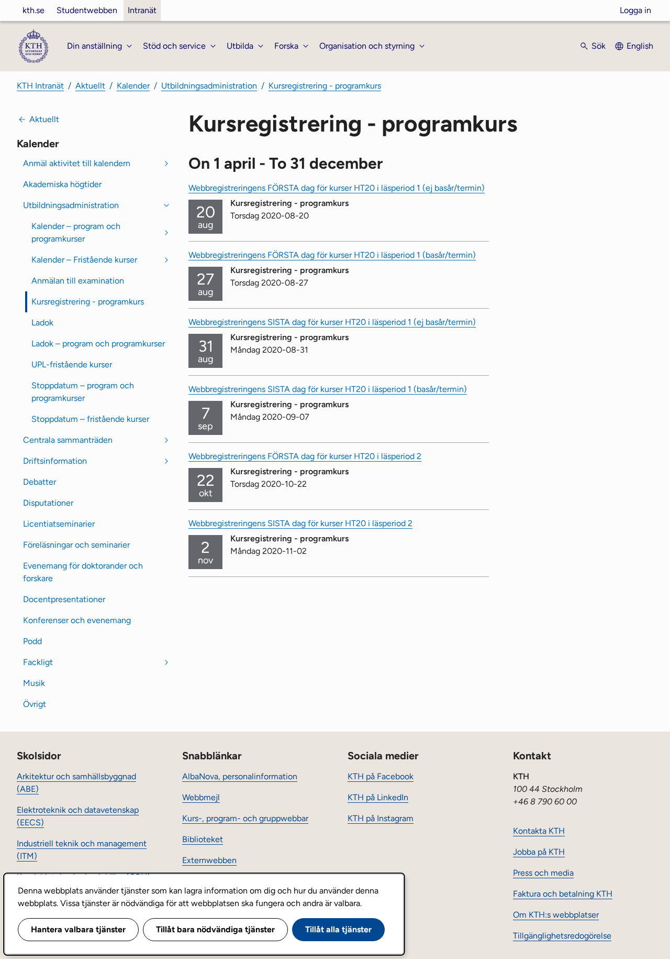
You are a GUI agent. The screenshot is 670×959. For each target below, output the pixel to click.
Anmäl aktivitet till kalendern (76, 163)
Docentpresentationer (64, 599)
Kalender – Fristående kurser (84, 260)
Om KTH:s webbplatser (556, 915)
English (640, 46)
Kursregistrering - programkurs (325, 86)
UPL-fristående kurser (71, 364)
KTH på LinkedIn (378, 797)
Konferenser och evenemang (77, 620)
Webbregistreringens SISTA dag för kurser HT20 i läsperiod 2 (300, 523)
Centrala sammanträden (68, 440)
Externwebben (209, 860)
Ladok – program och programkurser (98, 343)
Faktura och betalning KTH (562, 894)
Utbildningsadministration (209, 86)
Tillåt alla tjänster (338, 929)
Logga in (635, 10)
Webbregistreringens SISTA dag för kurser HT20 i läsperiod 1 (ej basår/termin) (332, 322)
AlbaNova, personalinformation (239, 776)
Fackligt (38, 662)
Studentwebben (87, 10)
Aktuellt (90, 86)
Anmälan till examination (77, 281)
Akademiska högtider (62, 184)
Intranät (142, 10)
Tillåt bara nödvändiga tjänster (215, 929)
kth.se (33, 10)
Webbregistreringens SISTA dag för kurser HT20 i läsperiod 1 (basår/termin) (327, 389)
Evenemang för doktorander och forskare (83, 572)
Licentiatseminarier (59, 524)
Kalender (133, 86)
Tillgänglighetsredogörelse (562, 936)
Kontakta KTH (539, 831)
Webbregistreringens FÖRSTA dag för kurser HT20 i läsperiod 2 (304, 456)
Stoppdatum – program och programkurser (82, 391)
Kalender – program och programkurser (75, 232)
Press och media (543, 873)
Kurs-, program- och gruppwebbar (245, 818)
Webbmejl (201, 797)
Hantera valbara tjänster (78, 929)
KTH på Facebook (381, 776)
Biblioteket (202, 839)
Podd (32, 641)
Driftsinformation (55, 461)
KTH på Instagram (381, 818)
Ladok (42, 323)
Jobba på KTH (539, 852)
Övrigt (34, 704)
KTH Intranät (40, 86)
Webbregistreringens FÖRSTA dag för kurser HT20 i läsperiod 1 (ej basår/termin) (336, 188)
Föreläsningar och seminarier (76, 545)
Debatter (39, 482)
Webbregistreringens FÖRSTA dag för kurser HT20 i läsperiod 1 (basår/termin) (332, 255)
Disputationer (48, 503)
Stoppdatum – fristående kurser (90, 419)
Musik (34, 683)
